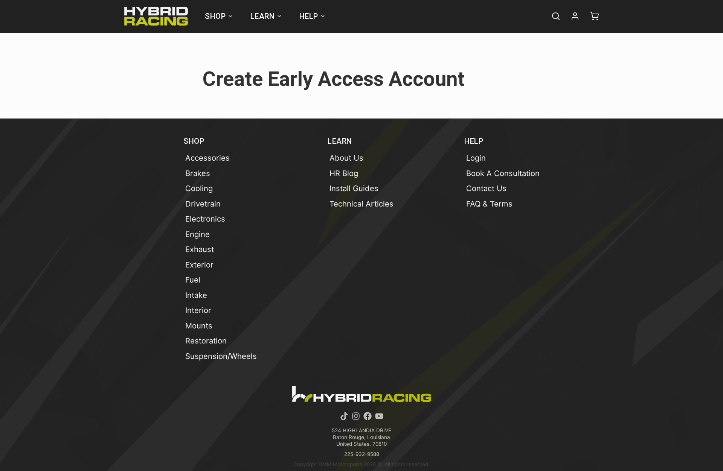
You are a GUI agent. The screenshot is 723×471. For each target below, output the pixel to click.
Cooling (199, 188)
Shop (215, 16)
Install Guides (353, 188)
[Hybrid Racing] (156, 16)
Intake (196, 295)
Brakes (197, 173)
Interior (198, 310)
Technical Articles (361, 203)
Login (476, 158)
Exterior (199, 264)
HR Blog (343, 173)
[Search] (552, 16)
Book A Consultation (503, 173)
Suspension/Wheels (221, 356)
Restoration (206, 340)
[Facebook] (367, 416)
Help (308, 16)
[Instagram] (356, 416)
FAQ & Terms (489, 203)
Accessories (207, 158)
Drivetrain (203, 203)
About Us (346, 158)
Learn (262, 16)
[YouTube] (379, 416)
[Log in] (572, 16)
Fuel (192, 279)
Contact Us (486, 188)
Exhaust (199, 249)
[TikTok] (344, 416)
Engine (197, 234)
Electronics (205, 218)
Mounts (198, 325)
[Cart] (591, 16)
